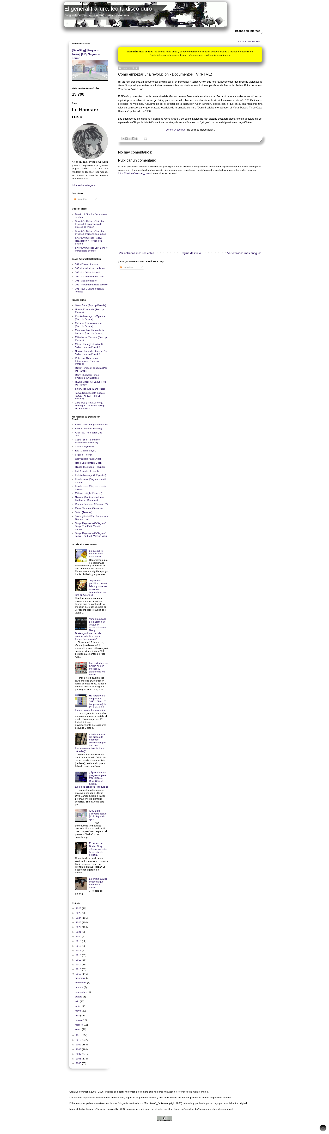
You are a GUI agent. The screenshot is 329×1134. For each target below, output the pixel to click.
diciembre (80, 978)
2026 (79, 908)
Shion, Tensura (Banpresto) (90, 388)
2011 (79, 1035)
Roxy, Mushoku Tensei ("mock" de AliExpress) (87, 376)
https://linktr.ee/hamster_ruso (134, 173)
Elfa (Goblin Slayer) (85, 450)
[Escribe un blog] (126, 138)
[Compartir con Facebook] (133, 138)
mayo (78, 1010)
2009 (79, 1044)
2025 (79, 913)
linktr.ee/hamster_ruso (84, 185)
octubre (79, 987)
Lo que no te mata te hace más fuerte (96, 553)
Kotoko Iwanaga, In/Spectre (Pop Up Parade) (90, 318)
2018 (79, 946)
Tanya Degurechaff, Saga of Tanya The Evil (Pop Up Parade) (90, 395)
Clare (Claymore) (84, 446)
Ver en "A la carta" (176, 129)
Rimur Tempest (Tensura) (89, 508)
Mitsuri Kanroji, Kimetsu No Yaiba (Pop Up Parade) (89, 345)
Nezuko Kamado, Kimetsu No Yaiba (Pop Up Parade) (91, 352)
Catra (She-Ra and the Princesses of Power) (87, 441)
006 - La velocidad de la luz (90, 268)
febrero (79, 1024)
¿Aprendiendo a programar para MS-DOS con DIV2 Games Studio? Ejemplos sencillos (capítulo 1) (91, 779)
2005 (79, 1063)
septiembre (81, 992)
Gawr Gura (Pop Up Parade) (90, 305)
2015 (79, 959)
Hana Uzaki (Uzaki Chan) (88, 462)
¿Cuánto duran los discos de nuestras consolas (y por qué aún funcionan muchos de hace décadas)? (90, 743)
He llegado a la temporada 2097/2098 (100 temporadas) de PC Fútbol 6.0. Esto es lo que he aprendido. (91, 702)
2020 (79, 936)
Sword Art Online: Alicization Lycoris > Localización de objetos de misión (90, 224)
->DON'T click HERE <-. (249, 41)
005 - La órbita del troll (87, 272)
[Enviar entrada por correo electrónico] (145, 138)
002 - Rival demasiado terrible (91, 284)
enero (78, 1029)
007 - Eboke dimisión (86, 264)
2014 (79, 964)
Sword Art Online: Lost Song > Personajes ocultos (91, 249)
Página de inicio (191, 253)
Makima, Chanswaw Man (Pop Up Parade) (88, 325)
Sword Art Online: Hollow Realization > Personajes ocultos (88, 240)
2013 (79, 969)
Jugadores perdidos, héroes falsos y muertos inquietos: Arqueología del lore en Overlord (91, 587)
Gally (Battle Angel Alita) (88, 458)
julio (77, 1001)
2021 (79, 931)
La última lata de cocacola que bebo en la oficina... (98, 883)
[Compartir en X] (129, 138)
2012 (79, 973)
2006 (79, 1058)
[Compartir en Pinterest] (136, 138)
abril (77, 1015)
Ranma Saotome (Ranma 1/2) (91, 504)
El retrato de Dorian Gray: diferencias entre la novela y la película (98, 849)
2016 (79, 955)
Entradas (127, 267)
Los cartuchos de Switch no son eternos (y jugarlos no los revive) (98, 669)
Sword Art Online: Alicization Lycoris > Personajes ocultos (90, 232)
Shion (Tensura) (83, 512)
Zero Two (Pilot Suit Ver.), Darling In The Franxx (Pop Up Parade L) (90, 405)
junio (78, 1006)
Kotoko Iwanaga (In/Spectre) (90, 475)
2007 (79, 1054)
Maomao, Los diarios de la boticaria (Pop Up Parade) (89, 331)
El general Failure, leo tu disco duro (108, 8)
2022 (79, 927)
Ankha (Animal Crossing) (88, 428)
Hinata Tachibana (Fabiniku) (90, 466)
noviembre (81, 982)
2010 (79, 1040)
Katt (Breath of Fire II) (87, 471)
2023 (79, 922)
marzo (78, 1020)
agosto (79, 996)
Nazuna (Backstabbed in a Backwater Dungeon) (89, 498)
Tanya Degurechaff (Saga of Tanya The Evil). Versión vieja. (91, 534)
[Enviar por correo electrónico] (123, 138)
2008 (79, 1049)
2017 (79, 950)
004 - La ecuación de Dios (89, 276)
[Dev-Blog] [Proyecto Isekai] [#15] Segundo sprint (86, 54)
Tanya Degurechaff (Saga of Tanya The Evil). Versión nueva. (90, 526)
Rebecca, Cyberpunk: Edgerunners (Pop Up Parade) (87, 361)
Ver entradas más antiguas (244, 253)
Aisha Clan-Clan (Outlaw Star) (91, 424)
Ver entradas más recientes (136, 253)
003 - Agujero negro (86, 280)
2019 (79, 941)
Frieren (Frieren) (84, 454)
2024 (79, 917)
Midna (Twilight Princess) (88, 493)
